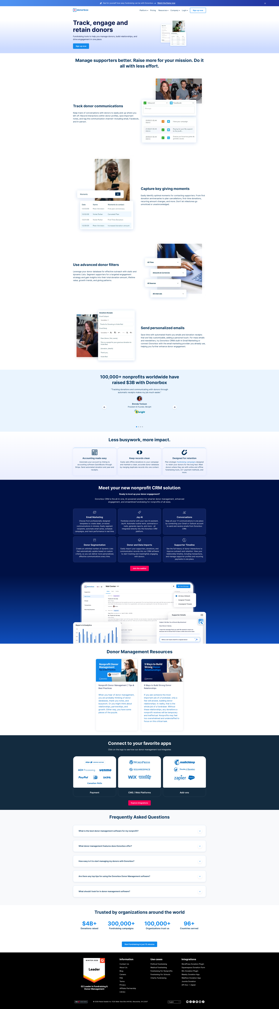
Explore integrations (139, 803)
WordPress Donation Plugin (193, 964)
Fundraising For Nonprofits (161, 971)
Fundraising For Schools (160, 974)
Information (126, 959)
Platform (143, 10)
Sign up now (198, 10)
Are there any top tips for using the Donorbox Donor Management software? (114, 876)
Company (174, 10)
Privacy (123, 985)
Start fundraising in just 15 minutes (139, 944)
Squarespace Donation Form (193, 967)
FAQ (121, 978)
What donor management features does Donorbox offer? (105, 846)
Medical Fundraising (159, 967)
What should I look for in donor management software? (104, 891)
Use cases (156, 959)
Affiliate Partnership (128, 988)
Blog (121, 971)
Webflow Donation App (191, 978)
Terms (122, 981)
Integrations (189, 959)
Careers (123, 974)
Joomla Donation (189, 981)
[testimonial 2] (138, 426)
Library (122, 992)
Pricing (153, 10)
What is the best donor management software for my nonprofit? (109, 831)
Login (184, 10)
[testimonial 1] (136, 426)
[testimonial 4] (142, 426)
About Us (123, 967)
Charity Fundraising (158, 978)
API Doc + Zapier (189, 985)
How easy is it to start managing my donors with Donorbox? (106, 861)
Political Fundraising (159, 964)
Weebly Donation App (191, 974)
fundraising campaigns (186, 462)
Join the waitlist (139, 568)
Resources (162, 10)
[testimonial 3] (140, 426)
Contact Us (124, 964)
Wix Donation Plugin (190, 971)
